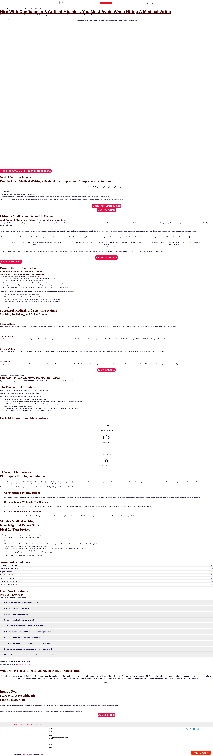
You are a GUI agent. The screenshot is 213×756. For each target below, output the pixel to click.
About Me (118, 3)
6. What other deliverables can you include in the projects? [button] (27, 632)
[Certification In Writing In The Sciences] (2, 502)
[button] (106, 3)
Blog (151, 3)
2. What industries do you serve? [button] (17, 608)
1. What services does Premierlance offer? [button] (21, 602)
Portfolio (132, 3)
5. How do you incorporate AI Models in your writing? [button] (25, 626)
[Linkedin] (194, 729)
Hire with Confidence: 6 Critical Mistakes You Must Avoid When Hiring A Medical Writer (85, 11)
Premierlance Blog (142, 3)
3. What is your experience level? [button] (17, 614)
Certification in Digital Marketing (23, 511)
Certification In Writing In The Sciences (27, 502)
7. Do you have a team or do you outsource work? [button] (24, 637)
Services (125, 3)
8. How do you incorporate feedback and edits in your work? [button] (28, 643)
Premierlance (26, 754)
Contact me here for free (23, 664)
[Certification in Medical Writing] (2, 493)
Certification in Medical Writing (22, 492)
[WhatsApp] (187, 729)
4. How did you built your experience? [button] (19, 620)
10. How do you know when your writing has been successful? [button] (29, 655)
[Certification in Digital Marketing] (2, 512)
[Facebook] (190, 729)
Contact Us (29, 724)
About (15, 724)
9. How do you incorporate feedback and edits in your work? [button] (28, 649)
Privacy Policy (38, 724)
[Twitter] (198, 729)
